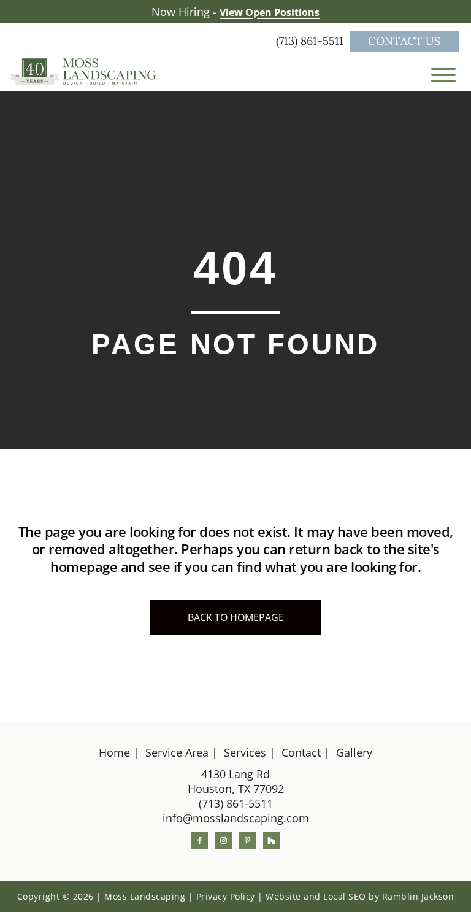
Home (114, 752)
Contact (301, 752)
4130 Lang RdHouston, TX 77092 (236, 781)
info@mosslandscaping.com (236, 818)
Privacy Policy (225, 896)
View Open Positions (270, 12)
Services (245, 752)
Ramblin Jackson (418, 896)
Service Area (177, 752)
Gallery (354, 752)
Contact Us (404, 41)
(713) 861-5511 (311, 41)
